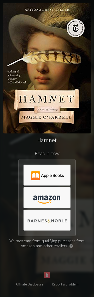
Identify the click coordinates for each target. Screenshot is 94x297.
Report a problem (65, 284)
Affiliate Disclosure (29, 284)
